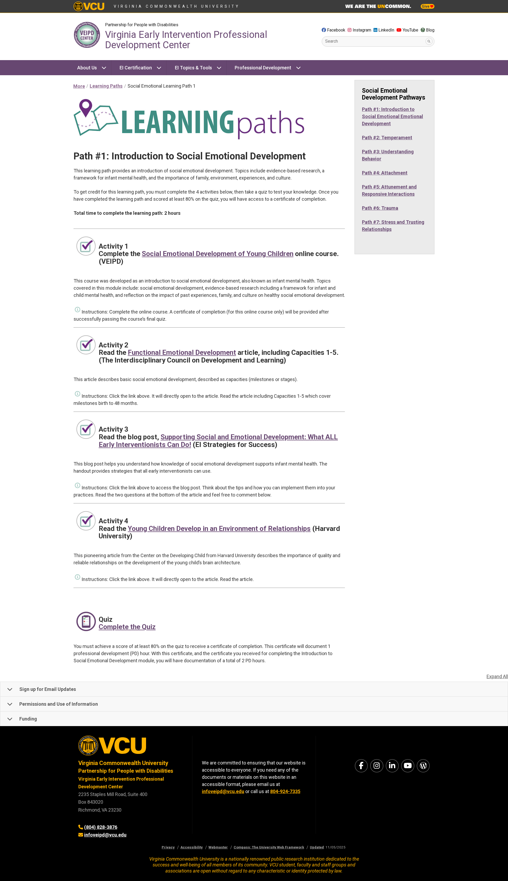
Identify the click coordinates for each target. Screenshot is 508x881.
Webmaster (218, 847)
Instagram (362, 30)
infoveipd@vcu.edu (105, 835)
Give (426, 6)
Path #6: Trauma (380, 208)
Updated (317, 847)
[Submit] (429, 41)
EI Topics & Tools (193, 67)
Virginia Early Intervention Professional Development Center (186, 40)
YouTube (410, 30)
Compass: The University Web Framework (269, 847)
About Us (87, 67)
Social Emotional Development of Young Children (217, 254)
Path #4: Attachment (384, 173)
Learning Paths (106, 86)
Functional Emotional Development (182, 352)
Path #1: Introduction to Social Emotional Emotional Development (392, 116)
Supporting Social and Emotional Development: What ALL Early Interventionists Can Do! (218, 441)
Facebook (336, 30)
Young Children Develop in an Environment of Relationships (219, 529)
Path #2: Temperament (387, 137)
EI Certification (136, 67)
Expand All (497, 676)
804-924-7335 (285, 791)
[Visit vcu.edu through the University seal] (130, 747)
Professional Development (263, 67)
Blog (430, 30)
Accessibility (191, 847)
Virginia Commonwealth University (177, 6)
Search (331, 41)
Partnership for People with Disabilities (141, 24)
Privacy (168, 847)
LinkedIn (386, 30)
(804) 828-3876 (100, 827)
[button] (254, 689)
